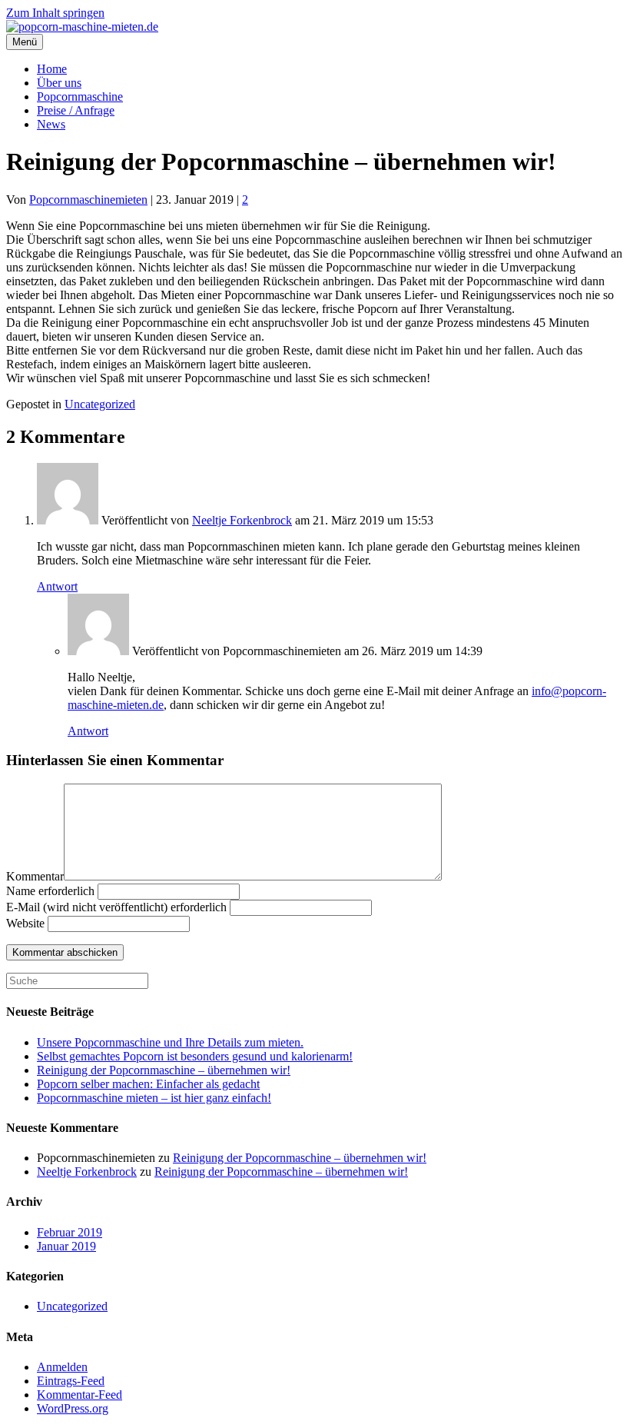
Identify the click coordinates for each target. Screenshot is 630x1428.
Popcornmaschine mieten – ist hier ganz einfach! (154, 1097)
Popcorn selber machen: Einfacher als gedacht (148, 1083)
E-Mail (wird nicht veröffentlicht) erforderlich (116, 907)
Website (25, 923)
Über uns (59, 82)
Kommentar (35, 876)
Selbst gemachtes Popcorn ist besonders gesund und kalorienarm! (195, 1056)
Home (52, 68)
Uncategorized (100, 404)
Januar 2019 (66, 1246)
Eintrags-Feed (70, 1380)
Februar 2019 (69, 1232)
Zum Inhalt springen (55, 12)
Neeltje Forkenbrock (242, 520)
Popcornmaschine (80, 96)
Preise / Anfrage (75, 110)
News (51, 124)
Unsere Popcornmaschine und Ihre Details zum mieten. (170, 1042)
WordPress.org (72, 1408)
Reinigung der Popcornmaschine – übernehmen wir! (163, 1070)
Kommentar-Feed (79, 1394)
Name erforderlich (50, 890)
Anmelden (62, 1366)
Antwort (57, 586)
